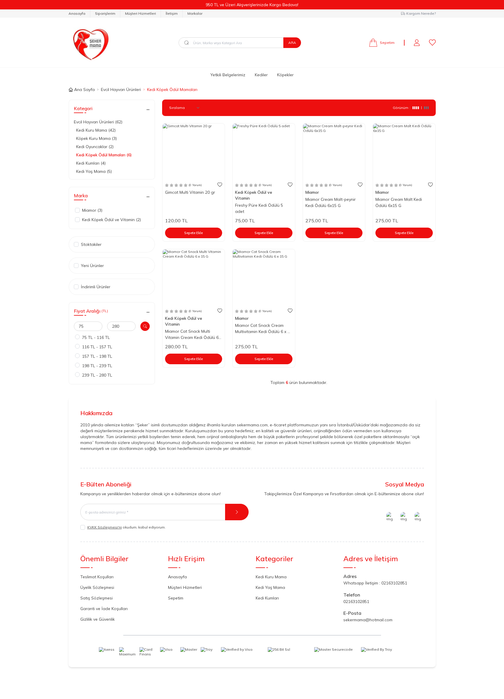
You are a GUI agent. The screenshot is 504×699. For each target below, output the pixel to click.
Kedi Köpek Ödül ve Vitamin (253, 195)
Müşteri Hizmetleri (140, 13)
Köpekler (285, 74)
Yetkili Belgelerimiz (227, 74)
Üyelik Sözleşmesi (97, 587)
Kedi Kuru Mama (271, 576)
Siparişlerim (105, 13)
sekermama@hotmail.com (367, 619)
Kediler (261, 74)
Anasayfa (77, 13)
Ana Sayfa (84, 89)
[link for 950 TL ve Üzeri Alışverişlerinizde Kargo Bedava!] (252, 4)
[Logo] (90, 42)
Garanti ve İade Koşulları (104, 608)
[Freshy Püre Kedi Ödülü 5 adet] (264, 151)
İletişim (172, 13)
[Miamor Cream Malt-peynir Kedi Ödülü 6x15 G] (334, 151)
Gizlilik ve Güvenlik (97, 619)
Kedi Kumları (267, 598)
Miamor (312, 192)
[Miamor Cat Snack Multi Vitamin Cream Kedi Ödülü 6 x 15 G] (194, 277)
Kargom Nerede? (421, 13)
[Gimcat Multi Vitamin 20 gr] (194, 151)
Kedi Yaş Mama (270, 587)
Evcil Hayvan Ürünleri (121, 89)
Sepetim (175, 598)
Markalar (194, 13)
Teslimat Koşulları (97, 576)
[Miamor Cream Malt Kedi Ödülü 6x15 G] (404, 151)
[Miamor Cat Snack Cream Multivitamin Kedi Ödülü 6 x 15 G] (264, 277)
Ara (292, 42)
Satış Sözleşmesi (96, 598)
